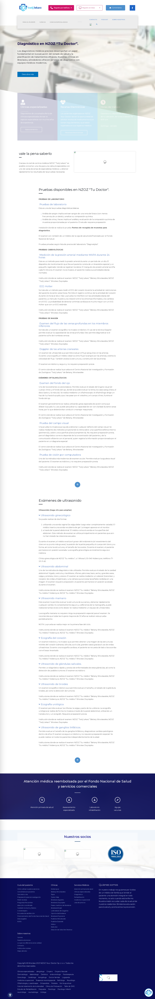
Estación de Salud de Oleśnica (61, 929)
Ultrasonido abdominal (54, 566)
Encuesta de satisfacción (26, 913)
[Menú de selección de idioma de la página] (90, 24)
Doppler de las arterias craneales (58, 349)
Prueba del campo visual (54, 423)
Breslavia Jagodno (57, 900)
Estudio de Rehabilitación (26, 989)
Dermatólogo (22, 974)
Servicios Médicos (81, 885)
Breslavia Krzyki (56, 908)
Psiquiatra (42, 989)
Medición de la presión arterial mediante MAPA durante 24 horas (74, 256)
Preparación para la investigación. (29, 897)
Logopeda (66, 977)
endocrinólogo (55, 974)
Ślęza (53, 894)
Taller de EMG (69, 986)
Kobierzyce (55, 889)
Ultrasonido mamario (53, 598)
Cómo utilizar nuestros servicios (28, 889)
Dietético (44, 974)
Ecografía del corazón (53, 638)
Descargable (22, 919)
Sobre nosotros (118, 19)
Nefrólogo (61, 980)
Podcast (104, 19)
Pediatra (54, 983)
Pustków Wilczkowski (58, 919)
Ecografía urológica (52, 704)
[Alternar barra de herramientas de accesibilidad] (10, 995)
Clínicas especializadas (59, 22)
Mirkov (53, 924)
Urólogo (43, 992)
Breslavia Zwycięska (58, 902)
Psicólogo (51, 989)
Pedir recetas (22, 900)
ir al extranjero (22, 911)
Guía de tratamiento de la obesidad (30, 986)
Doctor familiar (54, 977)
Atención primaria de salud (83, 889)
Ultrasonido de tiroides (54, 684)
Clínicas (43, 22)
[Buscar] (96, 24)
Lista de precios (79, 902)
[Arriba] (77, 484)
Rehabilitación (79, 897)
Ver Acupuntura (65, 983)
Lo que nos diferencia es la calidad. (29, 943)
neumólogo (21, 992)
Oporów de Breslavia (58, 913)
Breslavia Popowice (58, 916)
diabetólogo (34, 974)
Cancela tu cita (22, 894)
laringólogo (42, 977)
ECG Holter (46, 286)
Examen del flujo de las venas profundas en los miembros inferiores (73, 324)
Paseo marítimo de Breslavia (61, 905)
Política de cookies (24, 948)
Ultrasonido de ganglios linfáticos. (60, 727)
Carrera (20, 937)
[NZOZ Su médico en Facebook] (132, 8)
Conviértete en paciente (26, 892)
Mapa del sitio (22, 951)
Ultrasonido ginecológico (55, 515)
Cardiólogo (32, 977)
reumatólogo (33, 992)
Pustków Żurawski (57, 921)
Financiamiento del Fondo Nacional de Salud (33, 916)
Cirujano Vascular (61, 971)
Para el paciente (29, 22)
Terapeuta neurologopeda (45, 980)
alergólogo (40, 971)
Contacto (93, 19)
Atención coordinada (24, 905)
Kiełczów (54, 927)
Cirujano (50, 971)
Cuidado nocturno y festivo (26, 908)
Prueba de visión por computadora (60, 454)
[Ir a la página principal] (30, 7)
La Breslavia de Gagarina (59, 911)
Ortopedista (44, 983)
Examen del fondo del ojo (54, 383)
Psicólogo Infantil (64, 989)
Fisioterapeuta (68, 974)
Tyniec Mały (55, 897)
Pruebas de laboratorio (53, 204)
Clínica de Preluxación (54, 986)
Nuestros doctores (23, 940)
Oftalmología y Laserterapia (27, 983)
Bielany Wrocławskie (58, 892)
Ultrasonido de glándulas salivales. (61, 664)
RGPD (19, 921)
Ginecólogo (21, 977)
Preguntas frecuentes (25, 902)
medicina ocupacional (82, 900)
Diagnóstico (78, 894)
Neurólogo (71, 980)
